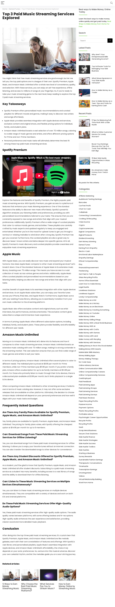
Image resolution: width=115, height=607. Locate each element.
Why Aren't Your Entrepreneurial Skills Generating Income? (100, 56)
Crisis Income (84, 222)
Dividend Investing (86, 238)
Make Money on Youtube (89, 313)
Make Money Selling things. (90, 319)
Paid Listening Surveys (88, 394)
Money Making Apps (87, 355)
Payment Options (86, 407)
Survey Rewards (85, 456)
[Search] (111, 3)
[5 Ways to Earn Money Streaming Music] (11, 570)
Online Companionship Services (92, 375)
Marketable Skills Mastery (89, 352)
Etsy (80, 264)
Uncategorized (85, 473)
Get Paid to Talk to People (90, 274)
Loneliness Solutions (87, 290)
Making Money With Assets (90, 349)
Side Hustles (84, 450)
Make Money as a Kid (87, 300)
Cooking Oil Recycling (87, 218)
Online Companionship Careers (92, 372)
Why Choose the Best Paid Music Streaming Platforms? (29, 587)
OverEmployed (85, 378)
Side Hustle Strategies (88, 440)
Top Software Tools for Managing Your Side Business (101, 68)
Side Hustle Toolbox (87, 446)
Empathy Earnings (86, 258)
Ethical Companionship (88, 261)
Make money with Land (88, 336)
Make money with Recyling (90, 339)
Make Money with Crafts (89, 329)
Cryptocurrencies (86, 228)
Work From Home (86, 482)
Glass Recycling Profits (88, 277)
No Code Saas (85, 362)
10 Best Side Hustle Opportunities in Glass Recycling (101, 160)
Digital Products (85, 235)
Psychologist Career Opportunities (93, 417)
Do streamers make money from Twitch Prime (100, 172)
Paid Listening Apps (87, 385)
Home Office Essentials (88, 280)
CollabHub (83, 212)
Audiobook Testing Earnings (90, 199)
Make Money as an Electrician (91, 306)
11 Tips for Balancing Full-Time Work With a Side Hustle (102, 122)
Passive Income (85, 404)
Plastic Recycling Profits (88, 411)
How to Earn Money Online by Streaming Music (67, 586)
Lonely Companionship (88, 297)
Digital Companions (87, 231)
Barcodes (83, 202)
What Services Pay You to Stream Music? (47, 586)
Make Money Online (87, 316)
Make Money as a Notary (89, 303)
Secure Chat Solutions (88, 433)
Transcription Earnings (88, 469)
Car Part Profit (85, 205)
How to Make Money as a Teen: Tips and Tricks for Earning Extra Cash (102, 103)
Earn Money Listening (87, 241)
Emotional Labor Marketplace (91, 254)
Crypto (82, 225)
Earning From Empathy (88, 248)
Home (4, 9)
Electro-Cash (84, 251)
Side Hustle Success (87, 443)
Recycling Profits (86, 424)
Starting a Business (87, 453)
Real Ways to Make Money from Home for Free (95, 24)
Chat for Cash (85, 209)
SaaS (81, 427)
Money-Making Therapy (88, 359)
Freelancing (83, 271)
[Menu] (2, 3)
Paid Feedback (85, 381)
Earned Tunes (14, 9)
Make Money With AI (87, 326)
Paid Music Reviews (87, 398)
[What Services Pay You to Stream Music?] (48, 570)
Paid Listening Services (88, 391)
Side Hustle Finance (87, 437)
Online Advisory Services (89, 365)
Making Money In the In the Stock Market (95, 345)
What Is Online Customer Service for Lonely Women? (102, 134)
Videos (82, 476)
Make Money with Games (89, 332)
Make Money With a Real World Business (95, 323)
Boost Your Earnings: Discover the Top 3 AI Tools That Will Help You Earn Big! (101, 147)
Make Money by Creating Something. (94, 310)
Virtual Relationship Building (90, 479)
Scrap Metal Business (87, 430)
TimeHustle (83, 466)
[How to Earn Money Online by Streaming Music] (67, 570)
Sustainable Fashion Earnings (91, 460)
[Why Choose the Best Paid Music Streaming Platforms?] (30, 570)
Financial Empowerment (89, 267)
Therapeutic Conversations (90, 463)
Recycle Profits (85, 420)
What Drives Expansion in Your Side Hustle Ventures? (102, 80)
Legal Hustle (84, 287)
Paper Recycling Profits (88, 401)
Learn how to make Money (90, 284)
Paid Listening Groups (88, 388)
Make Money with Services (90, 342)
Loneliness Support (87, 293)
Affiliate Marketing (86, 196)
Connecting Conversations (90, 215)
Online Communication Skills (90, 368)
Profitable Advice (86, 414)
